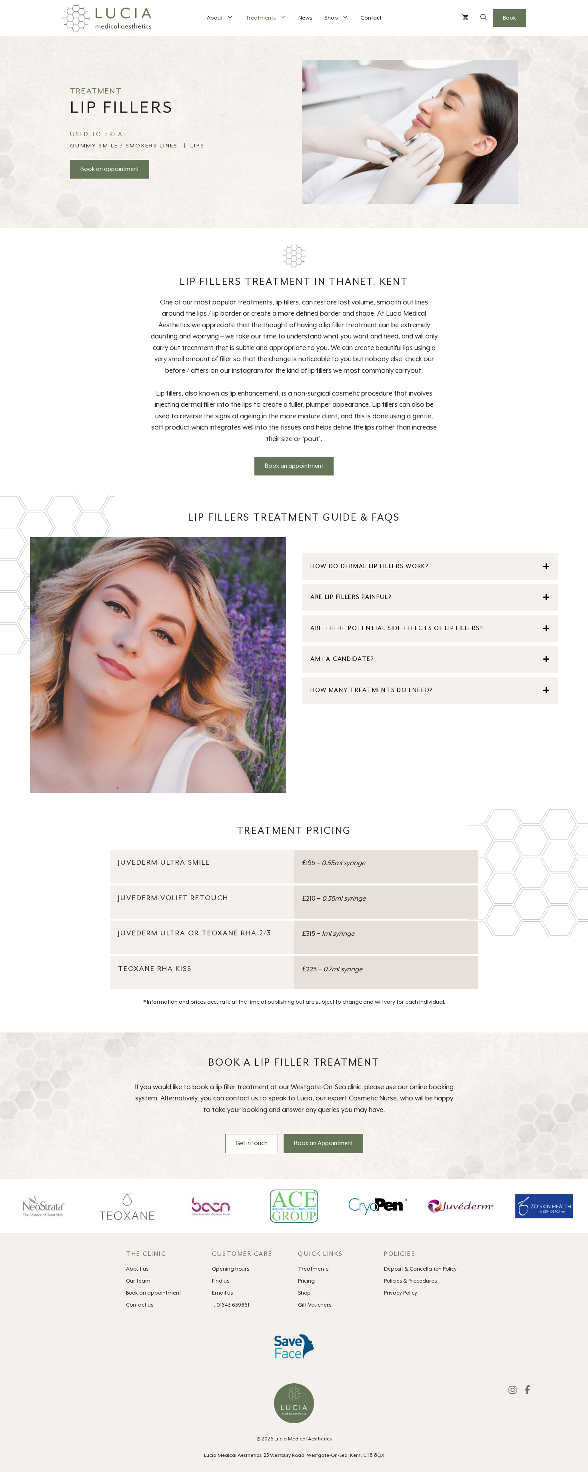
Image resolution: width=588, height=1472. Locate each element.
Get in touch (252, 1143)
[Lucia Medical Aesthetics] (106, 18)
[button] (483, 18)
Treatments (260, 18)
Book (509, 18)
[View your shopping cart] (465, 18)
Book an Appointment (323, 1143)
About (215, 18)
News (305, 18)
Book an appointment (109, 169)
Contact (371, 18)
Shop (331, 18)
